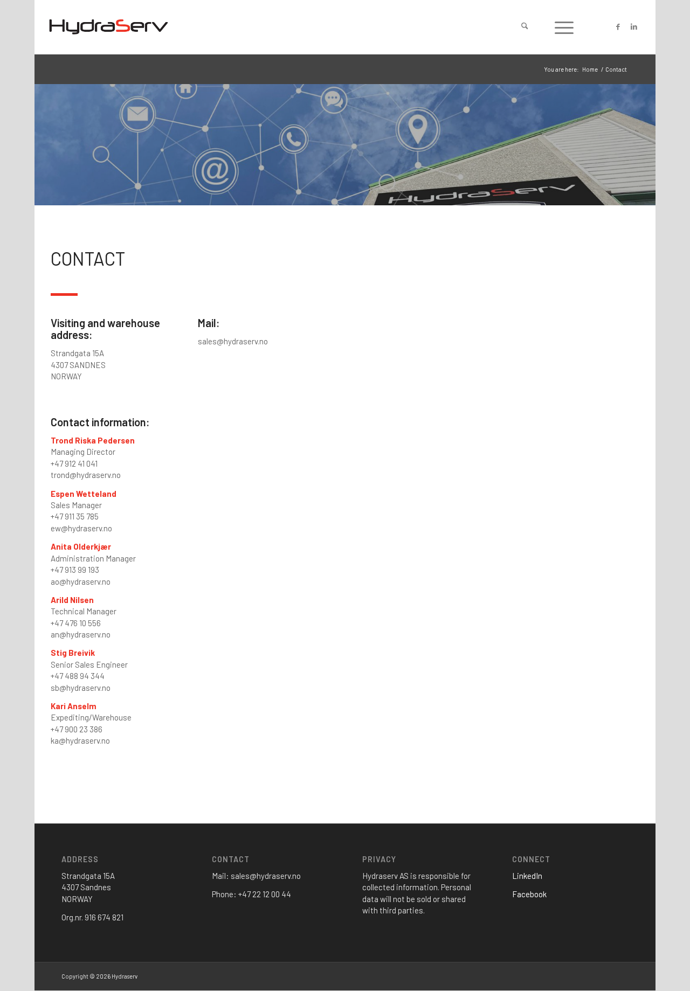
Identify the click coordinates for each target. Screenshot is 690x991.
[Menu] (564, 27)
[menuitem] (525, 27)
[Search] (525, 27)
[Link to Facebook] (618, 26)
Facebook (529, 894)
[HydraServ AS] (108, 27)
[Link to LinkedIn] (634, 26)
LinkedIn (527, 876)
